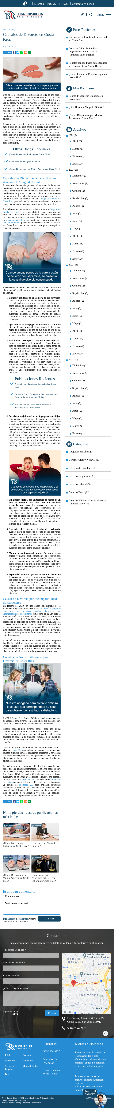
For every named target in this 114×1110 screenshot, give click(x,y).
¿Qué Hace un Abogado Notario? (24, 161)
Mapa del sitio (30, 1065)
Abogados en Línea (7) (81, 451)
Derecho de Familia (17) (82, 467)
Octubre (78, 190)
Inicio (5, 29)
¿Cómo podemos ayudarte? (16, 988)
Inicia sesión (9, 919)
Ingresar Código (10, 1012)
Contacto (27, 1055)
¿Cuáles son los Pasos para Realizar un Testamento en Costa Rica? (88, 64)
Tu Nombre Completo (14, 949)
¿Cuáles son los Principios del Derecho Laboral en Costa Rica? (43, 878)
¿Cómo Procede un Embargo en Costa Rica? (29, 154)
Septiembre (80, 198)
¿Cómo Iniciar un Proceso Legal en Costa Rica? (88, 76)
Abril (77, 141)
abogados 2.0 (26, 785)
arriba (105, 1033)
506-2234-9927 (29, 779)
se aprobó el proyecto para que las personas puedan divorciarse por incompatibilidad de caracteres (32, 611)
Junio (77, 220)
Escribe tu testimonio (82, 14)
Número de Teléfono (14, 962)
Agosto (78, 205)
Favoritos (28, 1060)
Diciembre (79, 175)
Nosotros (10, 1060)
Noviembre (80, 183)
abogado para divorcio (17, 220)
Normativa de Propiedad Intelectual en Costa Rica (88, 39)
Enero (77, 163)
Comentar (49, 919)
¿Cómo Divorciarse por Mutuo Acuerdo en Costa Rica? (34, 169)
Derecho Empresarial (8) (82, 476)
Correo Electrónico (13, 975)
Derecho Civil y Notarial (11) (84, 459)
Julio (76, 213)
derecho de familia (11, 222)
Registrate (23, 919)
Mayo (77, 228)
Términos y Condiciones (31, 1103)
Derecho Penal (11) (79, 492)
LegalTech (18, 750)
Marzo (77, 148)
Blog (13, 29)
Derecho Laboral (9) (80, 484)
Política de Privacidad (11, 1103)
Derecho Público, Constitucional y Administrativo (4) (87, 502)
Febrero (78, 156)
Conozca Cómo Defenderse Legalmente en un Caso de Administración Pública (83, 51)
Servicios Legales (10, 1067)
